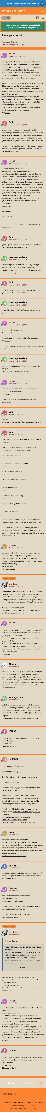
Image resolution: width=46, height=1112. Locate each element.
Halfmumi (13, 759)
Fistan (14, 42)
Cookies (39, 1102)
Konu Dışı (20, 44)
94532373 (9, 715)
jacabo (12, 545)
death (17, 817)
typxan (12, 731)
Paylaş (12, 1083)
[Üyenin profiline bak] (4, 55)
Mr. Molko (23, 909)
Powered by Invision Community (23, 1108)
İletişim (30, 1102)
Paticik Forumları (13, 11)
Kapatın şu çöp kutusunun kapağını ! (14, 856)
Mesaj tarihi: (19, 57)
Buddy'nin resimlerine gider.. (13, 607)
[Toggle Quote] (6, 941)
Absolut (13, 664)
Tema (6, 1102)
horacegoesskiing (18, 257)
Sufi (11, 122)
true (9, 941)
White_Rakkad (16, 697)
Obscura (13, 888)
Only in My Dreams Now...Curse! (14, 820)
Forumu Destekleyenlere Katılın (21, 3)
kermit (12, 832)
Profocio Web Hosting (8, 688)
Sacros (12, 865)
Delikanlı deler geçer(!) (9, 822)
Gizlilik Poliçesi (18, 1102)
